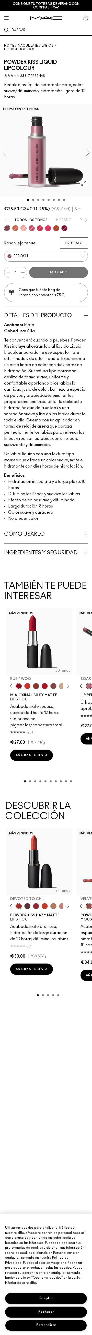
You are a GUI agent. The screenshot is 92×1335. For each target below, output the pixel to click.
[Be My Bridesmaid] (62, 906)
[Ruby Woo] (18, 686)
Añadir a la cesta (32, 755)
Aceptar (46, 1298)
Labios (48, 45)
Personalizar (46, 1325)
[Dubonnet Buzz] (36, 906)
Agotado (58, 272)
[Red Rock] (44, 686)
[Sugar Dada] (36, 686)
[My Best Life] (44, 906)
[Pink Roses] (23, 228)
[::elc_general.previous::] (12, 686)
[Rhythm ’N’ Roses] (15, 228)
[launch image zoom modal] (84, 183)
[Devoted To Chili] (18, 906)
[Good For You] (27, 906)
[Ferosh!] (7, 228)
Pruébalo (74, 243)
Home (9, 45)
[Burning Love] (64, 228)
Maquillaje (28, 45)
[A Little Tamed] (40, 228)
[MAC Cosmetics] (46, 18)
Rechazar (46, 1311)
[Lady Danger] (27, 686)
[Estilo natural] (62, 686)
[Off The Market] (53, 906)
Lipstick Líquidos (19, 49)
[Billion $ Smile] (48, 228)
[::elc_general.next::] (67, 686)
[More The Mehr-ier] (32, 228)
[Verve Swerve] (53, 686)
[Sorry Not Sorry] (56, 228)
